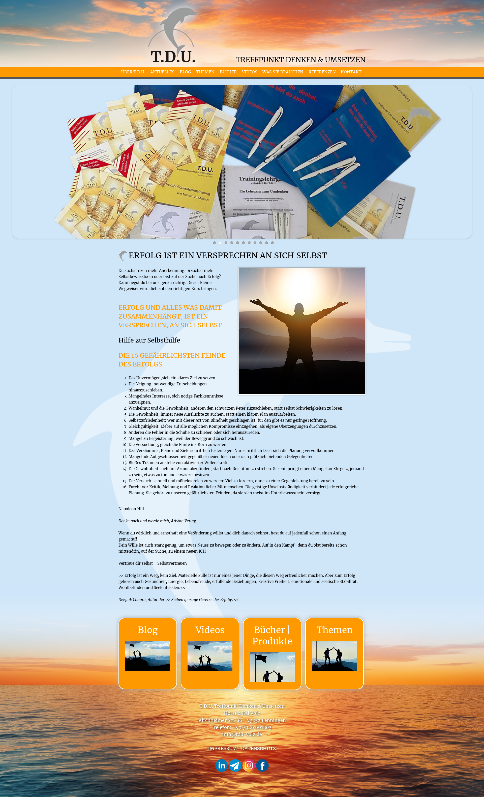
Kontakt (351, 71)
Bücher (228, 71)
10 (266, 242)
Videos (249, 71)
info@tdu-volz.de (242, 734)
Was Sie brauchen (282, 71)
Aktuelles (162, 71)
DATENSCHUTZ (258, 748)
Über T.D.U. (133, 71)
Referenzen (322, 71)
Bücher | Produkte (272, 635)
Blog (185, 71)
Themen (205, 71)
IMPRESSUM (222, 748)
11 (272, 242)
